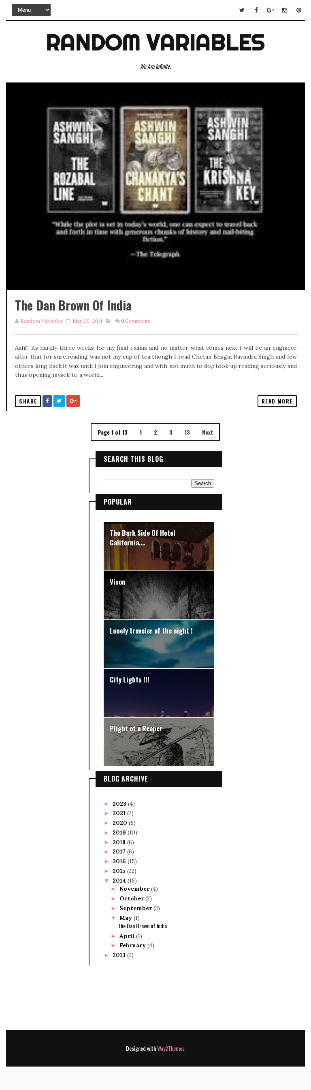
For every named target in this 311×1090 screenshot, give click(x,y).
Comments (135, 321)
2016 (120, 861)
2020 (121, 822)
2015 (120, 871)
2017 (120, 851)
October (132, 898)
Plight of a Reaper (136, 728)
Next (207, 432)
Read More (277, 401)
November (135, 888)
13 (187, 432)
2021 (120, 813)
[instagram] (285, 10)
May (126, 917)
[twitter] (242, 10)
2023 (120, 803)
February (133, 945)
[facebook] (256, 10)
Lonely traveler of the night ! (151, 630)
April (127, 936)
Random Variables (155, 42)
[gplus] (270, 10)
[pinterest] (299, 10)
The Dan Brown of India (73, 305)
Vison (118, 582)
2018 (120, 842)
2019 (120, 832)
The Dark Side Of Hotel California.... (142, 537)
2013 (120, 955)
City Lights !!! (129, 679)
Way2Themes (171, 1048)
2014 (120, 880)
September (136, 908)
